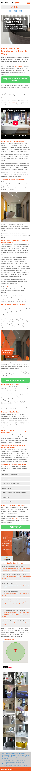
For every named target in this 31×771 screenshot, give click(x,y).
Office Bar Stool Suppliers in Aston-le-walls (15, 765)
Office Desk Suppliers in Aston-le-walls (14, 762)
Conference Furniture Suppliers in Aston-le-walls (15, 755)
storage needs (18, 66)
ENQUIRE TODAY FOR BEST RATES (15, 80)
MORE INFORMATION (15, 380)
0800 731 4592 (15, 11)
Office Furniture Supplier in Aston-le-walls (13, 753)
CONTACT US (15, 527)
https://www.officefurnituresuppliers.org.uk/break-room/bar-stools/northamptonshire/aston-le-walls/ (15, 604)
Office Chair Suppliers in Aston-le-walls (14, 760)
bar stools (14, 407)
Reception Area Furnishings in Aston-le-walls (14, 757)
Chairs (9, 286)
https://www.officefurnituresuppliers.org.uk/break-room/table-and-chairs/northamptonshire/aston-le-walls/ (15, 614)
